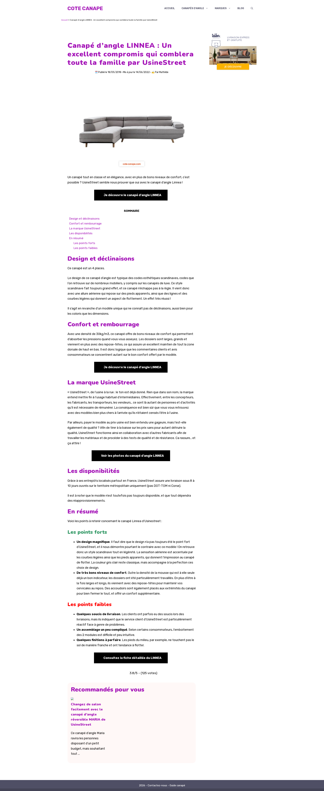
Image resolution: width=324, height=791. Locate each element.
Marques (221, 8)
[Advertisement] (232, 136)
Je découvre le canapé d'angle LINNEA (132, 195)
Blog (240, 8)
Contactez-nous (157, 785)
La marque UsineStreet (84, 228)
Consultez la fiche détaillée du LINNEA (132, 658)
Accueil (169, 8)
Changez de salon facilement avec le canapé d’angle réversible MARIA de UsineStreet (88, 714)
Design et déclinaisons (84, 218)
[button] (251, 8)
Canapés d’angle (193, 8)
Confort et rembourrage (85, 223)
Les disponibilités (80, 233)
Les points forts (84, 243)
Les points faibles (86, 248)
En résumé (76, 238)
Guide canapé (177, 785)
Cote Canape (85, 8)
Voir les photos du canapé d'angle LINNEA (132, 456)
